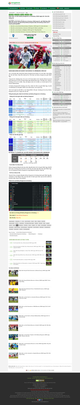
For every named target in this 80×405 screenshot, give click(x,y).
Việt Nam (39, 221)
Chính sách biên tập (30, 398)
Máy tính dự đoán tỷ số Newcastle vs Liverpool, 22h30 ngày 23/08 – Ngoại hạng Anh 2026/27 (29, 264)
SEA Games (41, 227)
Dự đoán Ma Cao (47, 227)
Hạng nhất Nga (56, 35)
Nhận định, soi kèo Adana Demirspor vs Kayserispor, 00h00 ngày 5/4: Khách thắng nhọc (28, 31)
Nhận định (11, 14)
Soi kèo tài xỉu (16, 229)
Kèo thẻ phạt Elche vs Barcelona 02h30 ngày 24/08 (62, 118)
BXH (31, 14)
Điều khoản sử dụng (40, 378)
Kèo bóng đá (53, 8)
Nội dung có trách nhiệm (49, 398)
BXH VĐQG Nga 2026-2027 (58, 63)
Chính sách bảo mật (49, 378)
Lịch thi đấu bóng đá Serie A (58, 24)
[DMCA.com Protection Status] (40, 381)
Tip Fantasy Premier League (29, 223)
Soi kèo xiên (49, 225)
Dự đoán (61, 8)
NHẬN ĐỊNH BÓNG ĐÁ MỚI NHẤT (60, 107)
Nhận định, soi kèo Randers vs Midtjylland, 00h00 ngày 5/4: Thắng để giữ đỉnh (26, 29)
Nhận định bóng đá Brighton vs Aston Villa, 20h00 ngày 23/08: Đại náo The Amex (28, 251)
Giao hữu (21, 229)
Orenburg (40, 233)
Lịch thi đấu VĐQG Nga (58, 92)
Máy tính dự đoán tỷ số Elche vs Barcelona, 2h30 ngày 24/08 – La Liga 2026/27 (61, 121)
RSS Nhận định (12, 367)
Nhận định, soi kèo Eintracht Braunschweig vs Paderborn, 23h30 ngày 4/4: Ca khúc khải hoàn (29, 26)
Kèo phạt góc (11, 227)
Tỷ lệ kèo (27, 14)
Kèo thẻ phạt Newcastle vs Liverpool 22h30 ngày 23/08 (24, 259)
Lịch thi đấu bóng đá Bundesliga (59, 20)
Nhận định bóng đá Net (20, 366)
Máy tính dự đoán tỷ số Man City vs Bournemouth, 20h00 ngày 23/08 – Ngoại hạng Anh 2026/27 (28, 247)
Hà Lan (30, 225)
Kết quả (37, 8)
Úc (36, 225)
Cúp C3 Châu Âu (35, 227)
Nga (17, 225)
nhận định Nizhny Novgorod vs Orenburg (18, 233)
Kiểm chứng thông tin (39, 398)
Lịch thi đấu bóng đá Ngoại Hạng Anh (60, 16)
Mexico (14, 225)
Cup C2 (32, 221)
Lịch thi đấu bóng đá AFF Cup (59, 14)
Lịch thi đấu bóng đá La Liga (58, 22)
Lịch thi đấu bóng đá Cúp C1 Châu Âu (60, 18)
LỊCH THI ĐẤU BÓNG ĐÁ (59, 12)
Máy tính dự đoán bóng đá (65, 366)
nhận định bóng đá (13, 235)
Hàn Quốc (40, 223)
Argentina (47, 223)
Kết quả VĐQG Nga (58, 38)
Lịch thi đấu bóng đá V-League (59, 27)
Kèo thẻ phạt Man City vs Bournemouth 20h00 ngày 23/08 (24, 242)
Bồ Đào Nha (21, 225)
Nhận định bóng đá (14, 8)
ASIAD (39, 225)
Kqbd (27, 366)
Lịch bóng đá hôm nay (48, 366)
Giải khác (16, 223)
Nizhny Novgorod (32, 233)
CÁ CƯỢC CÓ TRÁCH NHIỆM (48, 370)
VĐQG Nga (55, 32)
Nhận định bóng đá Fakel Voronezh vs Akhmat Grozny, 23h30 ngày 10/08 (34, 270)
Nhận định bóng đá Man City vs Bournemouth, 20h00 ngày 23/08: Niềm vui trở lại (28, 255)
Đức (23, 221)
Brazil (44, 223)
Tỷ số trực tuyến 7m (39, 366)
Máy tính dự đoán (17, 227)
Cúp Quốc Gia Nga (57, 34)
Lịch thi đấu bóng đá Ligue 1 (58, 26)
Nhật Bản (36, 223)
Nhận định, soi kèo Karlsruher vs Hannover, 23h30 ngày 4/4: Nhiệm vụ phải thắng (27, 27)
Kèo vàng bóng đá (26, 229)
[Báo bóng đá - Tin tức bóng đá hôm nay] (14, 2)
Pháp (35, 221)
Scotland (33, 225)
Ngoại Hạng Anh (11, 221)
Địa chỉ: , (40, 382)
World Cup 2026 (11, 223)
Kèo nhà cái (31, 366)
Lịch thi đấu (29, 8)
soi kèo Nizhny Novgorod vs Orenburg (23, 232)
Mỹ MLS (10, 225)
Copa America (22, 223)
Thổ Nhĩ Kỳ (25, 225)
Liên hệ (33, 378)
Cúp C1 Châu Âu (27, 221)
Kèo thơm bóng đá (24, 227)
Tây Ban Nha (17, 221)
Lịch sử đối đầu (43, 225)
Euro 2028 (43, 221)
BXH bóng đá (44, 8)
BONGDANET (66, 8)
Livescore (22, 8)
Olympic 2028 (30, 227)
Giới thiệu (29, 378)
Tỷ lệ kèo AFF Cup (19, 367)
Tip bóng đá (11, 229)
